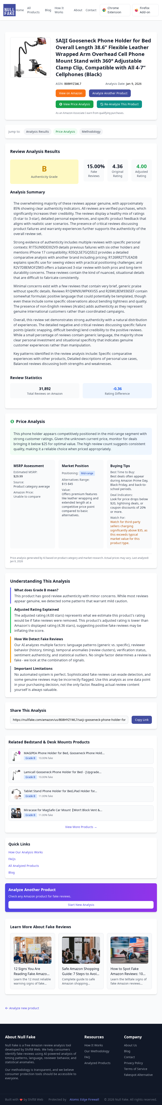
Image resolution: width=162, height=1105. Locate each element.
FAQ (87, 1057)
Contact (91, 10)
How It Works (59, 10)
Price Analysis (65, 132)
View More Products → (81, 827)
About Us (130, 1045)
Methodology (91, 132)
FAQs (12, 859)
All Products (33, 10)
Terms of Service (135, 1069)
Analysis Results (37, 132)
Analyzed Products (97, 1063)
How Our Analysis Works (25, 852)
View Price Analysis (76, 104)
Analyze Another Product (109, 93)
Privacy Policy (133, 1063)
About (78, 10)
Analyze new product (24, 1008)
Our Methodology (96, 1051)
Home (20, 10)
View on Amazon (70, 93)
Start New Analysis (81, 905)
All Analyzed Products (23, 866)
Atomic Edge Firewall (84, 1099)
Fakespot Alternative (138, 1075)
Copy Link (141, 720)
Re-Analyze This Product (121, 104)
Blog (48, 10)
